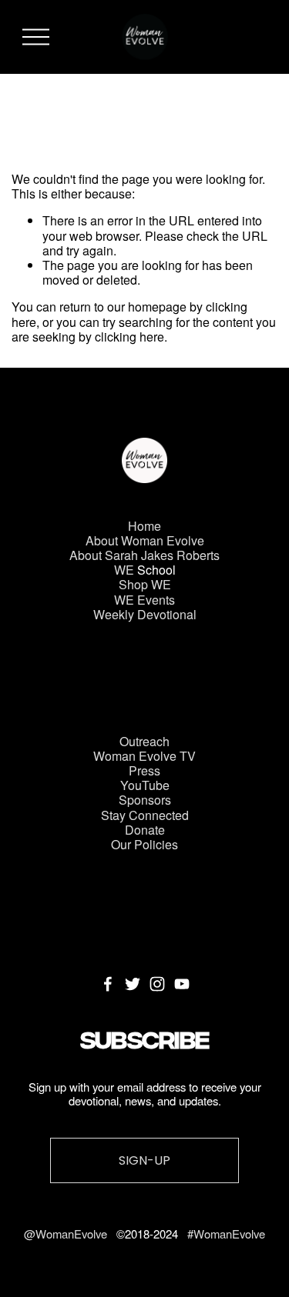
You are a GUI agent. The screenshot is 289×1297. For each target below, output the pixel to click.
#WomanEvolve (226, 1234)
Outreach (144, 741)
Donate (145, 829)
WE (124, 569)
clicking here (129, 336)
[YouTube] (182, 984)
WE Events (144, 599)
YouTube (145, 785)
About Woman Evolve (145, 540)
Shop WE (145, 584)
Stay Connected (145, 815)
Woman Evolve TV (144, 756)
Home (144, 525)
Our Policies (144, 844)
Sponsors (145, 799)
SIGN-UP (144, 1160)
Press (144, 770)
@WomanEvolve (67, 1234)
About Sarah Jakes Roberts (144, 555)
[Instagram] (157, 984)
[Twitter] (132, 984)
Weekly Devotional (145, 614)
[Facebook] (108, 984)
